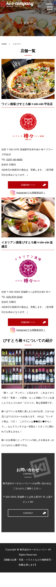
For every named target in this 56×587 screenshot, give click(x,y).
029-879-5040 (14, 296)
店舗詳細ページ (28, 185)
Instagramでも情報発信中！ (31, 192)
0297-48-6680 (14, 159)
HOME (4, 44)
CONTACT (28, 513)
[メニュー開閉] (50, 8)
